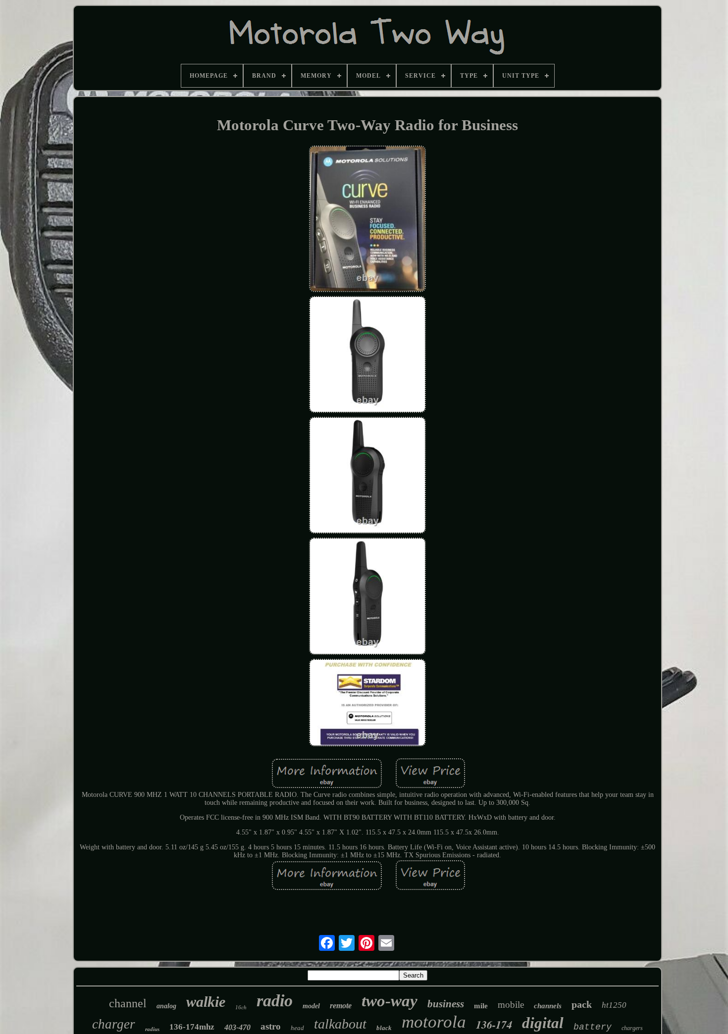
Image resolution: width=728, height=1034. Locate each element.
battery (592, 1027)
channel (128, 1003)
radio (275, 1000)
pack (582, 1004)
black (384, 1028)
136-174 (494, 1024)
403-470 (237, 1027)
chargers (632, 1028)
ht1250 (614, 1005)
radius (152, 1029)
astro (270, 1026)
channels (548, 1006)
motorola (434, 1022)
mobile (511, 1004)
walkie (205, 1001)
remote (341, 1005)
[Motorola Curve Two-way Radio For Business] (367, 220)
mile (481, 1006)
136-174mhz (191, 1027)
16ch (241, 1007)
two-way (389, 1001)
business (445, 1004)
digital (543, 1023)
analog (166, 1006)
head (297, 1028)
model (311, 1006)
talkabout (340, 1024)
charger (113, 1024)
